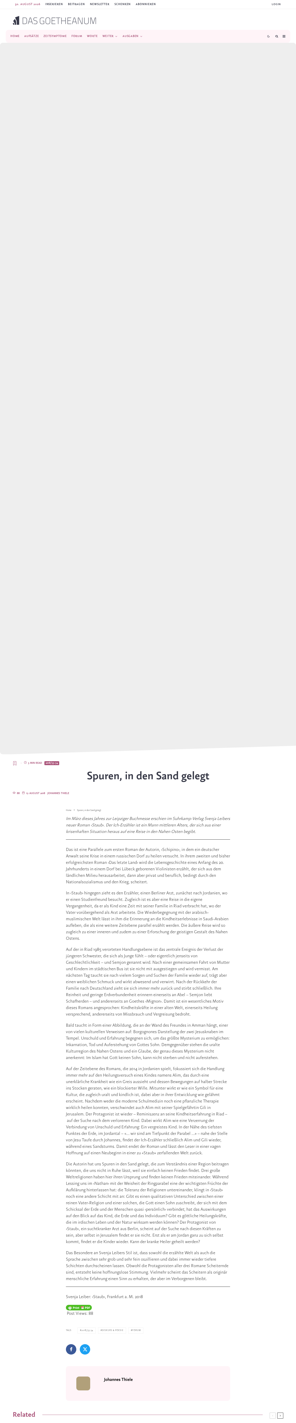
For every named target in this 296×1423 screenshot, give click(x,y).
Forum (76, 36)
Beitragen (76, 4)
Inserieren (54, 4)
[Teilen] (71, 1349)
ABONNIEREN (146, 4)
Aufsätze (31, 36)
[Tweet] (85, 1349)
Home (15, 36)
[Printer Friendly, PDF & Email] (79, 1307)
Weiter (108, 36)
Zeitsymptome (55, 36)
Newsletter (99, 4)
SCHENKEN (122, 4)
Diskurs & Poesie (112, 1330)
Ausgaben (131, 36)
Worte (92, 36)
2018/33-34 (52, 763)
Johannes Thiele (58, 793)
